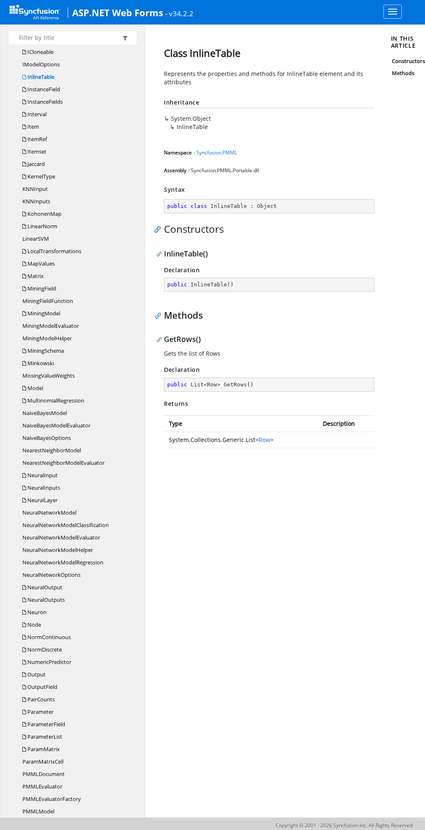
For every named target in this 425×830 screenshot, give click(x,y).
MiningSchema (45, 350)
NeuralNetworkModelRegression (62, 562)
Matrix (35, 276)
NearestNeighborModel (51, 450)
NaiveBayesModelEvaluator (56, 425)
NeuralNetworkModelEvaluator (61, 537)
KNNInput (35, 189)
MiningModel (43, 313)
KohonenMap (43, 213)
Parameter (40, 711)
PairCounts (40, 699)
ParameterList (44, 736)
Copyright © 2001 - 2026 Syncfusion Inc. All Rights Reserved (344, 825)
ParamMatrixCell (43, 761)
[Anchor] (159, 229)
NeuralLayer (42, 500)
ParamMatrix (43, 749)
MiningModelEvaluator (50, 326)
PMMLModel (38, 811)
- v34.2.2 (179, 13)
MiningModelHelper (47, 338)
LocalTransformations (53, 251)
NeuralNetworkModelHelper (57, 550)
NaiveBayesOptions (46, 438)
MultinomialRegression (55, 400)
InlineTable (40, 77)
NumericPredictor (48, 662)
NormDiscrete (44, 649)
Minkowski (40, 363)
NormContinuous (48, 637)
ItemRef (36, 139)
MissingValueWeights (48, 375)
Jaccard (35, 164)
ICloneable (40, 52)
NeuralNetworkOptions (51, 575)
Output (36, 674)
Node (33, 624)
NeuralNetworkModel (49, 512)
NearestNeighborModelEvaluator (63, 462)
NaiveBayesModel (44, 413)
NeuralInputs (43, 487)
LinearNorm (41, 226)
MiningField (41, 288)
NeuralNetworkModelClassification (65, 525)
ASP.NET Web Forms (117, 12)
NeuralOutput (44, 587)
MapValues (40, 263)
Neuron (36, 612)
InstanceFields (44, 101)
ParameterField (45, 724)
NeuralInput (42, 475)
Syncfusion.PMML (216, 152)
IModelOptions (41, 64)
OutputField (41, 687)
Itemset (36, 151)
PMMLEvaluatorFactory (51, 799)
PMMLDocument (43, 774)
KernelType (40, 176)
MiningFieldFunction (47, 301)
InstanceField (43, 89)
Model (34, 388)
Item (32, 126)
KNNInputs (36, 201)
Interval (36, 114)
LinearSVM (35, 238)
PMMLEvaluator (42, 786)
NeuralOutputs (45, 599)
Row (264, 440)
